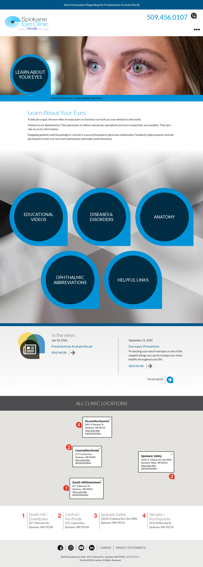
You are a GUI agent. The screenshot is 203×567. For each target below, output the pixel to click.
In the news (63, 335)
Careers (105, 547)
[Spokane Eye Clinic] (27, 22)
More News (155, 379)
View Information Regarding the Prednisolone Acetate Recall (101, 5)
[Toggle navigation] (197, 29)
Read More (59, 352)
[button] (194, 16)
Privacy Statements (130, 547)
